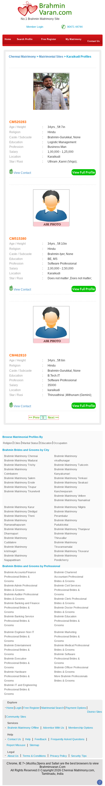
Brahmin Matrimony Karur (19, 507)
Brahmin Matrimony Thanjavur (72, 529)
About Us (13, 755)
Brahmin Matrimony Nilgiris (70, 507)
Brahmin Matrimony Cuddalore (15, 540)
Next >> (53, 417)
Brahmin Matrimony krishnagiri (15, 549)
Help (28, 739)
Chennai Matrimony (22, 56)
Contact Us (14, 739)
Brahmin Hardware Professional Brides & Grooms (17, 676)
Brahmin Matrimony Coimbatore (15, 471)
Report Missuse (16, 745)
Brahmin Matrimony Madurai (20, 460)
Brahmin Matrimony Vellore (70, 495)
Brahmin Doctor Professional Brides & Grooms (71, 609)
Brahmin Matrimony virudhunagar (65, 458)
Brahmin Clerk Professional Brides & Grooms (70, 601)
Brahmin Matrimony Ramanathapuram (15, 522)
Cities (17, 443)
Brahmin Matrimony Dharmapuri (15, 531)
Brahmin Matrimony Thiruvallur (65, 535)
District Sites (94, 711)
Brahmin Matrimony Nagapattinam (15, 557)
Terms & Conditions (34, 755)
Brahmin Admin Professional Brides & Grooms (20, 587)
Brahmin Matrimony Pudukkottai (65, 522)
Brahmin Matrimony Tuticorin (71, 464)
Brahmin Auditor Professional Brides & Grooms (21, 596)
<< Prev (34, 417)
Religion (7, 443)
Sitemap (34, 745)
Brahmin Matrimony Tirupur (20, 486)
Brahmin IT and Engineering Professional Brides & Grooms (20, 689)
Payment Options (76, 707)
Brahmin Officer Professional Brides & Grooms (71, 669)
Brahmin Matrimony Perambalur (65, 513)
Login (18, 707)
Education (46, 443)
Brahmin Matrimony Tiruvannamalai (65, 544)
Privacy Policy (58, 755)
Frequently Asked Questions (67, 739)
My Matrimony (73, 39)
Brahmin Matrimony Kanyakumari (65, 471)
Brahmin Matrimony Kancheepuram (65, 489)
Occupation (60, 443)
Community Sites (16, 716)
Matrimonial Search (52, 707)
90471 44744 (75, 26)
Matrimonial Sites (51, 56)
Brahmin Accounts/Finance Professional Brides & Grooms (20, 577)
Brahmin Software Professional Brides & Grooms (67, 658)
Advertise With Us (53, 727)
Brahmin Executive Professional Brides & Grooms (17, 663)
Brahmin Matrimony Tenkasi (70, 478)
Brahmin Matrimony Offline (23, 727)
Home (8, 39)
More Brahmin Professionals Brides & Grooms (71, 678)
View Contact (22, 173)
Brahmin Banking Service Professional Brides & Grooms (19, 621)
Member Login (34, 26)
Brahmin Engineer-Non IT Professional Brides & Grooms (19, 636)
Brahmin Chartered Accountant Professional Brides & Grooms (68, 577)
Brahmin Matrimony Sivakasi (71, 482)
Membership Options (80, 727)
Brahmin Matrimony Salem (19, 478)
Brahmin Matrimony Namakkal (72, 500)
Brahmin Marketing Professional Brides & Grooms (67, 636)
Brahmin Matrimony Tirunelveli (22, 491)
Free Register (48, 39)
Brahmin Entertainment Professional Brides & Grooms (17, 650)
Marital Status (30, 443)
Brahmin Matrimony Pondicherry (65, 557)
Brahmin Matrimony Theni (19, 515)
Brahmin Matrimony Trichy (19, 464)
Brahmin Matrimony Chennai (21, 456)
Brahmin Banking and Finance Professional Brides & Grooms (22, 607)
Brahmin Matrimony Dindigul (20, 511)
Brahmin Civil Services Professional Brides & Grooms (67, 590)
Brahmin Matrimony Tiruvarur (71, 551)
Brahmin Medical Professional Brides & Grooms (71, 647)
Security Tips (79, 755)
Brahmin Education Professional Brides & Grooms (67, 621)
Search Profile (24, 39)
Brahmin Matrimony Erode (19, 482)
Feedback (41, 739)
